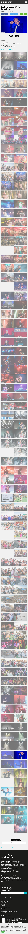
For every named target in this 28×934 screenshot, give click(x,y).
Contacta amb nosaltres (6, 907)
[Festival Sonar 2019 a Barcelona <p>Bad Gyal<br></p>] (7, 111)
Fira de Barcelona (16, 848)
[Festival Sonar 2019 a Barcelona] (7, 498)
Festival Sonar (8, 848)
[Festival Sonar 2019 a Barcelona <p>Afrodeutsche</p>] (20, 74)
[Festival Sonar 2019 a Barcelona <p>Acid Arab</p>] (20, 56)
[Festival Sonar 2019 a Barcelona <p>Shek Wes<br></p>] (7, 470)
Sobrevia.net (9, 912)
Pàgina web (14, 842)
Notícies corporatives (5, 901)
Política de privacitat (5, 910)
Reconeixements (4, 904)
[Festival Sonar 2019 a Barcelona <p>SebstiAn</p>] (7, 415)
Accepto (3, 932)
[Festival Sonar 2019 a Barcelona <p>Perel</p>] (20, 388)
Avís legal (3, 908)
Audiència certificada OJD (6, 899)
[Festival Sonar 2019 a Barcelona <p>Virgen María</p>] (7, 810)
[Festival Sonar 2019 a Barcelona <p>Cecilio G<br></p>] (7, 167)
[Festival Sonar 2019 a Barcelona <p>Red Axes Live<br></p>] (7, 397)
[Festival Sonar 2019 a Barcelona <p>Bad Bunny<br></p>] (7, 93)
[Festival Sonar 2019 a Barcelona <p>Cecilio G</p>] (20, 167)
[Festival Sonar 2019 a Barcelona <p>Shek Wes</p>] (20, 470)
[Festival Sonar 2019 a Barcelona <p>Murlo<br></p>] (7, 351)
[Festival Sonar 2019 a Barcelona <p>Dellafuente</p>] (7, 204)
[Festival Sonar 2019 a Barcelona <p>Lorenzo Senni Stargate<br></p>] (20, 305)
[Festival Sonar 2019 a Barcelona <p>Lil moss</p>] (20, 259)
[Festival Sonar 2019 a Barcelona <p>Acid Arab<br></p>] (7, 56)
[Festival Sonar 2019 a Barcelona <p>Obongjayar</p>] (7, 360)
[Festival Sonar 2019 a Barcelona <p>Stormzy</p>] (7, 699)
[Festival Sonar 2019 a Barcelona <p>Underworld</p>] (7, 755)
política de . (22, 930)
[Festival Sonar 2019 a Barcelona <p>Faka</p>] (20, 222)
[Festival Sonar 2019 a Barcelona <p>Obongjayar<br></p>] (20, 351)
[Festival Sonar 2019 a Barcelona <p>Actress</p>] (20, 65)
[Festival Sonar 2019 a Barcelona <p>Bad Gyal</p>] (20, 112)
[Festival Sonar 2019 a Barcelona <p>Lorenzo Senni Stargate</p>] (7, 314)
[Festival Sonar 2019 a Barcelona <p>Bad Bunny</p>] (20, 93)
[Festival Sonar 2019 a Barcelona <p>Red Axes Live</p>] (20, 397)
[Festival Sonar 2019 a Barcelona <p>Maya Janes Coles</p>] (20, 333)
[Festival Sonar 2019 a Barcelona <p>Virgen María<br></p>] (20, 801)
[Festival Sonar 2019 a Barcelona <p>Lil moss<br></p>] (7, 259)
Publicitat (3, 905)
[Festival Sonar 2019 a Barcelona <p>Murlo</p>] (20, 342)
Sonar (2, 848)
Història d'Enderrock (5, 902)
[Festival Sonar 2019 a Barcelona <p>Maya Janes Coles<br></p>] (7, 332)
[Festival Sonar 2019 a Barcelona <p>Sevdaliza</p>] (20, 424)
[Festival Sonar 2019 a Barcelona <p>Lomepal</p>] (20, 268)
